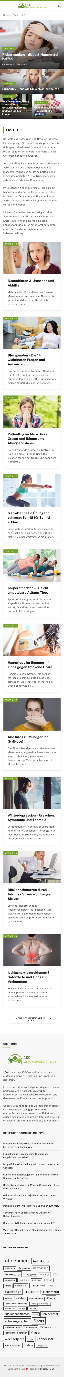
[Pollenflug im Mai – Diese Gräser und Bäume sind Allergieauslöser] (32, 411)
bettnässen (40, 1268)
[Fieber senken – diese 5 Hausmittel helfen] (32, 44)
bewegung (12, 1274)
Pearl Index (10, 1308)
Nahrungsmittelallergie (40, 1304)
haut (50, 1285)
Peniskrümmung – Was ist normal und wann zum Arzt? (31, 1205)
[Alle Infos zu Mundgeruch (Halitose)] (32, 714)
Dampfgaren (30, 1274)
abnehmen (17, 1261)
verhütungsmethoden (16, 1332)
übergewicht (42, 1346)
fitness (8, 1285)
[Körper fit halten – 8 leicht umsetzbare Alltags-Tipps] (32, 565)
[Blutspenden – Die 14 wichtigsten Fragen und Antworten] (32, 333)
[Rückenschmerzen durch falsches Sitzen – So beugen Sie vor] (32, 867)
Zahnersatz (45, 1339)
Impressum (53, 1365)
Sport (38, 1320)
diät (55, 1274)
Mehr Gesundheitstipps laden (30, 1019)
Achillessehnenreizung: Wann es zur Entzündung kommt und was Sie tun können (16, 107)
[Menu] (5, 6)
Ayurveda (24, 1268)
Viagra (35, 1332)
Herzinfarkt (51, 1292)
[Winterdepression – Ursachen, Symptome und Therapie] (32, 793)
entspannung (10, 1280)
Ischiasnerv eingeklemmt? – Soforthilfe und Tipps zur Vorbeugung (30, 977)
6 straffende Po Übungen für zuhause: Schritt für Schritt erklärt (30, 517)
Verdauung (46, 1327)
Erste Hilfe (11, 244)
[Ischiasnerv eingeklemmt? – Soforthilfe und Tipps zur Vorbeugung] (32, 950)
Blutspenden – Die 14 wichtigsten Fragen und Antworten (26, 359)
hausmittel (38, 1285)
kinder (20, 1298)
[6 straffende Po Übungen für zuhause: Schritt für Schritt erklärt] (32, 490)
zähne (29, 1345)
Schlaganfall (50, 1314)
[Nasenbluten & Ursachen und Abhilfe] (32, 258)
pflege (22, 1308)
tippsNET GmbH (48, 1369)
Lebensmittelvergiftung (16, 1303)
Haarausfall (21, 1285)
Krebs (51, 1298)
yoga (30, 1339)
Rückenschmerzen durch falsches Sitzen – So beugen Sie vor (30, 894)
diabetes (44, 1274)
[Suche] (59, 6)
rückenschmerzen (17, 1314)
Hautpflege (13, 1292)
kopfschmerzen (36, 1298)
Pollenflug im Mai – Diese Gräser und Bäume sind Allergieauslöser (27, 438)
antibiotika (10, 1268)
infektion (8, 1299)
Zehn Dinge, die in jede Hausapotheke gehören (47, 110)
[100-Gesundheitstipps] (32, 6)
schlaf (35, 1314)
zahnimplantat (13, 1345)
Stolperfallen (30, 1327)
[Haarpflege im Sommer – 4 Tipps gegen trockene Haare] (32, 640)
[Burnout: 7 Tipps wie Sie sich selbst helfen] (32, 81)
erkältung (24, 1280)
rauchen (32, 1308)
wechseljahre (14, 1339)
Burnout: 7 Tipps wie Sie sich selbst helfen (30, 89)
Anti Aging (41, 1261)
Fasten (48, 1280)
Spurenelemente (13, 1327)
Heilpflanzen (32, 1292)
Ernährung (36, 1280)
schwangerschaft (17, 1321)
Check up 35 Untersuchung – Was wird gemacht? (28, 1223)
